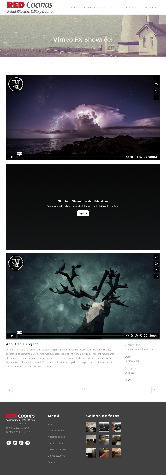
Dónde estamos (56, 455)
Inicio (50, 424)
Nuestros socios (56, 436)
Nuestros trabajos (57, 449)
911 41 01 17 (23, 431)
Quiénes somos (56, 430)
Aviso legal (53, 462)
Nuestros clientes (57, 443)
